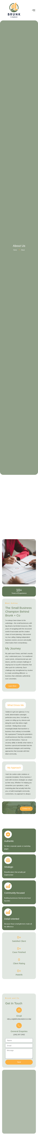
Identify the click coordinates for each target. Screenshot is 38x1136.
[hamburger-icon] (33, 10)
